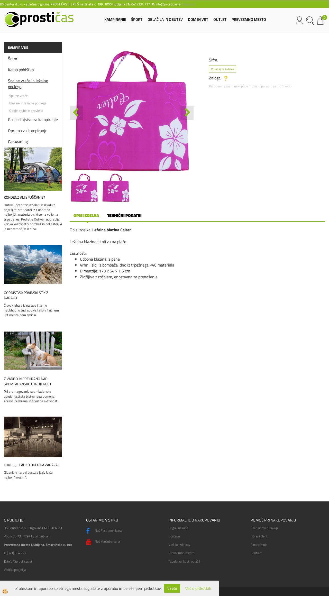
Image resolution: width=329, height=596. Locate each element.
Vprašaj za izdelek (222, 69)
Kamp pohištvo (21, 70)
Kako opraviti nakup (264, 527)
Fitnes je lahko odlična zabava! (31, 464)
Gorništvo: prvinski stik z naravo (26, 295)
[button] (187, 113)
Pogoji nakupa (178, 527)
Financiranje (259, 544)
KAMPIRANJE (115, 19)
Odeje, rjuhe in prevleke (26, 110)
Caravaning (18, 142)
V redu (172, 588)
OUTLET (219, 19)
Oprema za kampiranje (27, 130)
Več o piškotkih (198, 588)
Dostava (174, 536)
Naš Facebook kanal (108, 530)
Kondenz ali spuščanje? (24, 197)
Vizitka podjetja (15, 569)
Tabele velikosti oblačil (184, 561)
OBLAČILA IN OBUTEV (165, 19)
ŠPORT (136, 19)
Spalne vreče (18, 95)
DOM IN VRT (198, 19)
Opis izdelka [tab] (86, 215)
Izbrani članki (260, 536)
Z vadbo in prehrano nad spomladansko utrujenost (27, 381)
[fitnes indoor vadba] (33, 436)
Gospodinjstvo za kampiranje (33, 119)
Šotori (13, 59)
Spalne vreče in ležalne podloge (28, 84)
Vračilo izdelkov (179, 544)
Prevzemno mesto (181, 552)
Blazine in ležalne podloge (28, 103)
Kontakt (256, 552)
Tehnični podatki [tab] (124, 215)
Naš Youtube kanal (107, 541)
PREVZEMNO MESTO (249, 19)
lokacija (188, 4)
